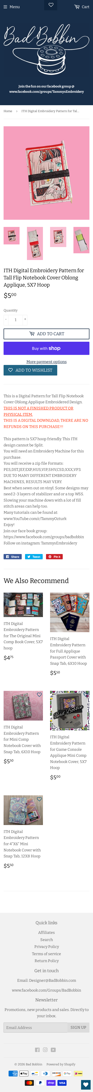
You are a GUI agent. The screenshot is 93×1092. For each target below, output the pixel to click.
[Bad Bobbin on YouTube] (53, 1050)
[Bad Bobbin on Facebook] (37, 1050)
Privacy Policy (46, 946)
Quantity (10, 310)
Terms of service (46, 954)
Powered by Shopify (60, 1064)
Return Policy (47, 961)
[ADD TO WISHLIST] (39, 596)
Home (8, 111)
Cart (85, 7)
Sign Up (78, 1027)
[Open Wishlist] (86, 1085)
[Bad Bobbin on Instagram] (45, 1050)
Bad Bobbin (34, 1064)
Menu (15, 7)
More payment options (46, 361)
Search (46, 939)
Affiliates (46, 932)
